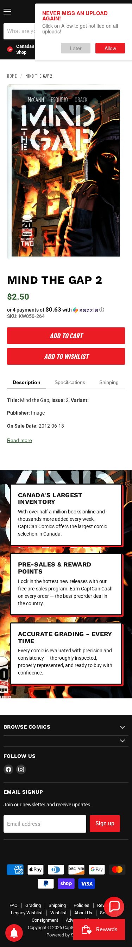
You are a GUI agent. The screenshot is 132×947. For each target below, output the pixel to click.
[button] (66, 309)
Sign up (104, 823)
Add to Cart (66, 335)
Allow (110, 48)
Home (12, 76)
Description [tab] (26, 382)
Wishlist (58, 912)
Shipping (57, 905)
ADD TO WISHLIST (66, 356)
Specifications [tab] (70, 382)
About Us (83, 912)
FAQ (14, 905)
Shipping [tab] (109, 382)
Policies (81, 905)
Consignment (45, 920)
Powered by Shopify (66, 935)
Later (76, 48)
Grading (33, 905)
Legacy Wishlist (27, 912)
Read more (19, 440)
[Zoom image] (114, 248)
